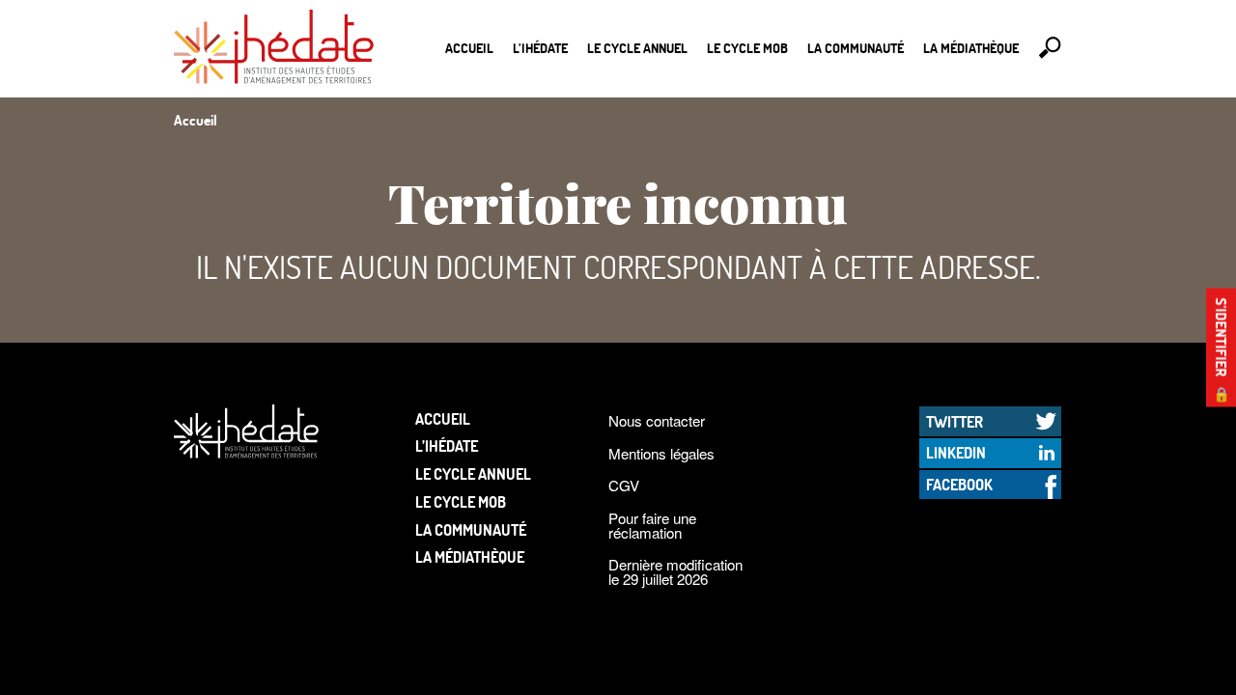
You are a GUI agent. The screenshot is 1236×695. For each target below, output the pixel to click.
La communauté (855, 48)
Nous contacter (656, 420)
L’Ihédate (540, 48)
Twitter (954, 421)
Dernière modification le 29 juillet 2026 (675, 571)
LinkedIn (956, 452)
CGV (623, 485)
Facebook (959, 484)
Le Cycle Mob (747, 48)
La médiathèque (971, 48)
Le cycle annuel (637, 48)
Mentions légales (661, 453)
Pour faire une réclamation (652, 525)
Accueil (469, 48)
